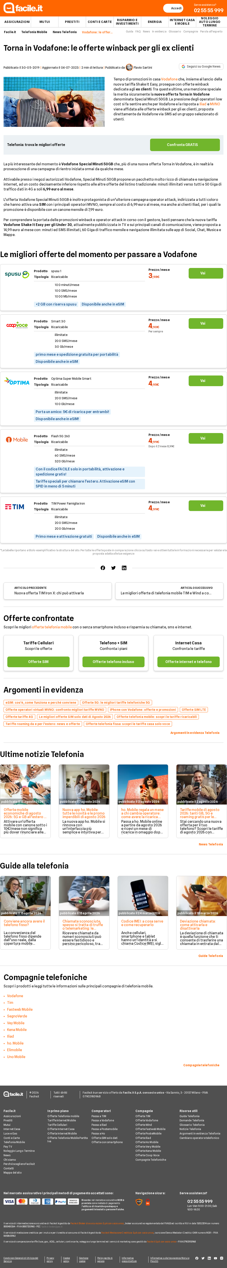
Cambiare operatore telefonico (199, 1138)
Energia (155, 22)
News (146, 31)
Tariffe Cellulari (38, 643)
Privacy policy (50, 1259)
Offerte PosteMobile (148, 1133)
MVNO (215, 104)
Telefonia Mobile (34, 32)
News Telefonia (65, 32)
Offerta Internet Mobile (62, 1133)
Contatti (9, 1168)
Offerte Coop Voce (147, 1155)
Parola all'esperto (211, 31)
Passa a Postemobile (104, 1129)
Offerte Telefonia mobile (63, 1116)
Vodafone (169, 79)
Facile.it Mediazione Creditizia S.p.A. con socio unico (127, 1232)
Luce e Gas (10, 1133)
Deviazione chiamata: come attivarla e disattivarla (198, 925)
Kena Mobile (17, 1030)
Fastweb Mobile (20, 1009)
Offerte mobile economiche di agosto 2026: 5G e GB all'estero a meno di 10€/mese (25, 815)
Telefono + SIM (113, 643)
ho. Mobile (15, 1043)
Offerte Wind (143, 1124)
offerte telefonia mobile (52, 627)
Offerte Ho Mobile (146, 1142)
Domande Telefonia (192, 1120)
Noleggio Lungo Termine (19, 1150)
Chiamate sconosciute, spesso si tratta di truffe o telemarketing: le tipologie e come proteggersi (83, 928)
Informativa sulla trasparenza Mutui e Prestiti (169, 1259)
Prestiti (72, 22)
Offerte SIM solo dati (105, 1138)
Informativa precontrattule (129, 1259)
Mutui (44, 22)
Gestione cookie (83, 1259)
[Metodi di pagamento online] (40, 1201)
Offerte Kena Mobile (148, 1150)
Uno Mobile (16, 1057)
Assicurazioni (17, 22)
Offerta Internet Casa (60, 1129)
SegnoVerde (17, 1016)
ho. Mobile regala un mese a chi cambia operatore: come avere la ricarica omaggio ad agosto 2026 (142, 815)
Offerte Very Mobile (147, 1146)
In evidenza (159, 31)
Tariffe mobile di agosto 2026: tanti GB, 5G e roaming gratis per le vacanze (199, 815)
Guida (129, 31)
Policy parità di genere (105, 1259)
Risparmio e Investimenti (127, 21)
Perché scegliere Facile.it (19, 1164)
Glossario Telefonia (192, 1124)
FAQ (138, 31)
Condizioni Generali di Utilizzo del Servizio (21, 1259)
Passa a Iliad (99, 1124)
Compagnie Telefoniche (150, 1159)
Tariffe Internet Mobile (61, 1120)
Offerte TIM (142, 1116)
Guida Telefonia (190, 1116)
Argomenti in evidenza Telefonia (200, 1133)
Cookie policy (66, 1259)
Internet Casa (188, 643)
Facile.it (10, 32)
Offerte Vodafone (146, 1120)
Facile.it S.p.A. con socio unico (161, 1241)
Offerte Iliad (143, 1138)
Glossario (175, 31)
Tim (10, 1002)
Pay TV (8, 1146)
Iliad (203, 104)
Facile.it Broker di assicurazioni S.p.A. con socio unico (97, 1223)
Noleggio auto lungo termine (210, 21)
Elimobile (14, 1050)
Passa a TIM (99, 1116)
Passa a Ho (98, 1133)
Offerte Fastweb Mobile (150, 1129)
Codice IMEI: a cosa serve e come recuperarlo (142, 923)
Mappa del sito (13, 1172)
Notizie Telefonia (190, 1129)
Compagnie (190, 31)
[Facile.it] (23, 12)
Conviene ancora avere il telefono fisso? (24, 923)
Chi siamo (10, 1159)
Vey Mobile (15, 1023)
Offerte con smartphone (107, 1142)
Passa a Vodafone (103, 1120)
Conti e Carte (100, 22)
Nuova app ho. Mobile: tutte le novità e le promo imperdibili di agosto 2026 (84, 813)
